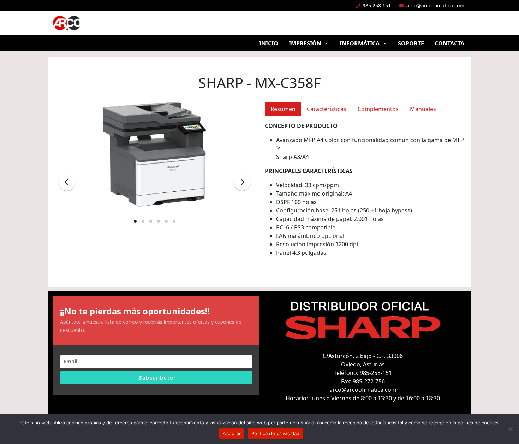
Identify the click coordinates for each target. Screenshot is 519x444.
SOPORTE (411, 43)
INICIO (268, 43)
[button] (135, 221)
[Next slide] (242, 182)
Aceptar (232, 433)
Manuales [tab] (423, 109)
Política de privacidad (275, 433)
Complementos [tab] (378, 109)
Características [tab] (326, 109)
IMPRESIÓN (305, 43)
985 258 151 (377, 5)
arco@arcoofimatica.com (435, 5)
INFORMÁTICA (360, 43)
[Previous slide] (66, 182)
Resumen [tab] (283, 109)
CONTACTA (449, 43)
